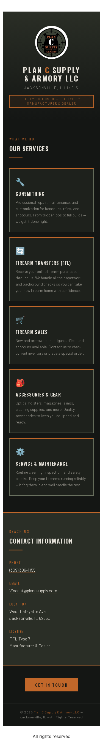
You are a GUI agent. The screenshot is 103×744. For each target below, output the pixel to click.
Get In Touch (51, 685)
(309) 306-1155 (22, 569)
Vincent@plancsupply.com (33, 590)
